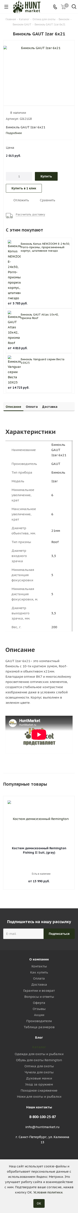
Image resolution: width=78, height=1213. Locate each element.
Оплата (39, 978)
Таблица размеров (39, 1027)
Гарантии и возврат (39, 990)
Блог (39, 1037)
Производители (39, 1021)
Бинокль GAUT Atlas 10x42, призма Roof (40, 316)
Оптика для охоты (39, 1066)
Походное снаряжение (39, 1090)
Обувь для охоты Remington (39, 1060)
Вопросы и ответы (39, 997)
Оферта (39, 1003)
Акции (39, 1015)
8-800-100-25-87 (42, 1117)
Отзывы (39, 1009)
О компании (39, 959)
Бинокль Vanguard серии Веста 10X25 (42, 361)
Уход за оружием (39, 1084)
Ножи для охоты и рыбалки (39, 1096)
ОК (39, 1203)
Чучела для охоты (39, 1072)
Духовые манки (39, 1078)
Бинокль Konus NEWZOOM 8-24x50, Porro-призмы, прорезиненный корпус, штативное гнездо (45, 247)
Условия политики (47, 1192)
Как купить (39, 972)
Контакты (39, 966)
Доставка (39, 984)
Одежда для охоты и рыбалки (39, 1054)
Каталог (39, 1047)
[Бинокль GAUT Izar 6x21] (39, 72)
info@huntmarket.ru (42, 1127)
